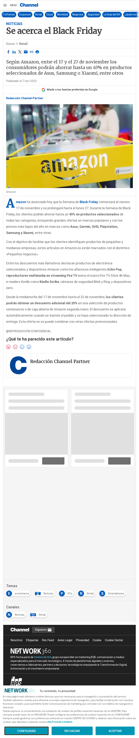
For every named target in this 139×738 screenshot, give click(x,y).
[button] (10, 5)
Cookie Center (114, 640)
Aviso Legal (65, 640)
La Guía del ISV (102, 14)
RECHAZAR (72, 730)
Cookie (97, 640)
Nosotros (16, 640)
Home (10, 44)
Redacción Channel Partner (24, 98)
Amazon (21, 202)
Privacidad (82, 640)
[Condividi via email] (26, 52)
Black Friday (89, 202)
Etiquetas (32, 640)
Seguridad (83, 14)
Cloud (39, 14)
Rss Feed (48, 640)
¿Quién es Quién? (125, 14)
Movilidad (52, 14)
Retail (28, 14)
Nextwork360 (42, 657)
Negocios (67, 14)
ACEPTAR (115, 730)
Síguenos (41, 629)
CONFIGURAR (26, 730)
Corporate (15, 14)
